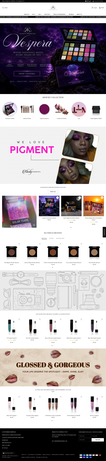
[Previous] (39, 210)
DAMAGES (5, 440)
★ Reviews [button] (104, 232)
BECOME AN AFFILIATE (41, 457)
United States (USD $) (98, 1)
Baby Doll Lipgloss (12, 415)
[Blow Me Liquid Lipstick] (94, 326)
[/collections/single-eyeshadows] (53, 155)
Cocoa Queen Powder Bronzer (73, 262)
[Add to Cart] (57, 197)
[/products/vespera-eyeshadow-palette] (53, 58)
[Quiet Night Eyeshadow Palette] (71, 206)
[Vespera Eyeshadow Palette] (49, 206)
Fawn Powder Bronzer (94, 262)
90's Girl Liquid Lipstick (32, 338)
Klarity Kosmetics (14, 455)
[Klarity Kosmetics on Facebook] (86, 1)
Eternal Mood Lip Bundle (73, 415)
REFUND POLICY (6, 442)
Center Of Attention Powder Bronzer (53, 262)
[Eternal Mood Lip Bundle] (73, 404)
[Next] (103, 210)
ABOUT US (24, 454)
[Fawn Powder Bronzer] (94, 251)
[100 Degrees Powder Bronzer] (11, 251)
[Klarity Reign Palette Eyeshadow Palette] (93, 206)
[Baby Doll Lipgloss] (11, 404)
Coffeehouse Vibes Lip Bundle (53, 415)
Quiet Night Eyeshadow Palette (71, 218)
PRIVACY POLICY (47, 454)
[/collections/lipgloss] (53, 367)
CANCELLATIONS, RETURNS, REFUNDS (13, 437)
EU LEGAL (5, 448)
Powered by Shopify (6, 457)
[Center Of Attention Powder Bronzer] (52, 251)
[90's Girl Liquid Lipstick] (32, 326)
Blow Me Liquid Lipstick (94, 338)
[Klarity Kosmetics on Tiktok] (90, 1)
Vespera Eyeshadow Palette (49, 218)
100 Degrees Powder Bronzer (11, 262)
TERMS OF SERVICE (70, 454)
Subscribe (97, 439)
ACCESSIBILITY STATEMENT (34, 454)
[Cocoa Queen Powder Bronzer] (73, 251)
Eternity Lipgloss (94, 415)
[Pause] (34, 225)
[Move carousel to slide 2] (53, 267)
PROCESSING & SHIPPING (58, 454)
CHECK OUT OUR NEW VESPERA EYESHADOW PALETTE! (36, 17)
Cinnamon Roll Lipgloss (32, 415)
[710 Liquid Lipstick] (11, 326)
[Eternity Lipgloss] (94, 404)
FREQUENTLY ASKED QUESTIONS (11, 435)
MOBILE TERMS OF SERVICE (28, 457)
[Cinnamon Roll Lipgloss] (32, 404)
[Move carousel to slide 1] (52, 267)
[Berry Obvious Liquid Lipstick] (52, 326)
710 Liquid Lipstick (12, 338)
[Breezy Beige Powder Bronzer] (32, 251)
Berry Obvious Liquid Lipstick (53, 338)
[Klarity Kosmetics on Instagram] (88, 1)
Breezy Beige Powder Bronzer (32, 262)
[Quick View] (57, 200)
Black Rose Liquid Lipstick (74, 338)
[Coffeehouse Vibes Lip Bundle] (52, 404)
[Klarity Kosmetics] (53, 8)
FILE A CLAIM (6, 445)
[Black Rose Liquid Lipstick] (73, 326)
